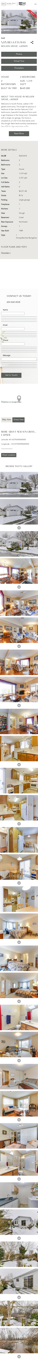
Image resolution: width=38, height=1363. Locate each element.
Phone (5, 340)
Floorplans (19, 68)
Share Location (8, 455)
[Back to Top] (19, 528)
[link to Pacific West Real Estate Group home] (14, 4)
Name (5, 310)
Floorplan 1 (6, 253)
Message (6, 355)
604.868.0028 (13, 302)
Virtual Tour (19, 61)
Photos (19, 54)
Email (5, 325)
